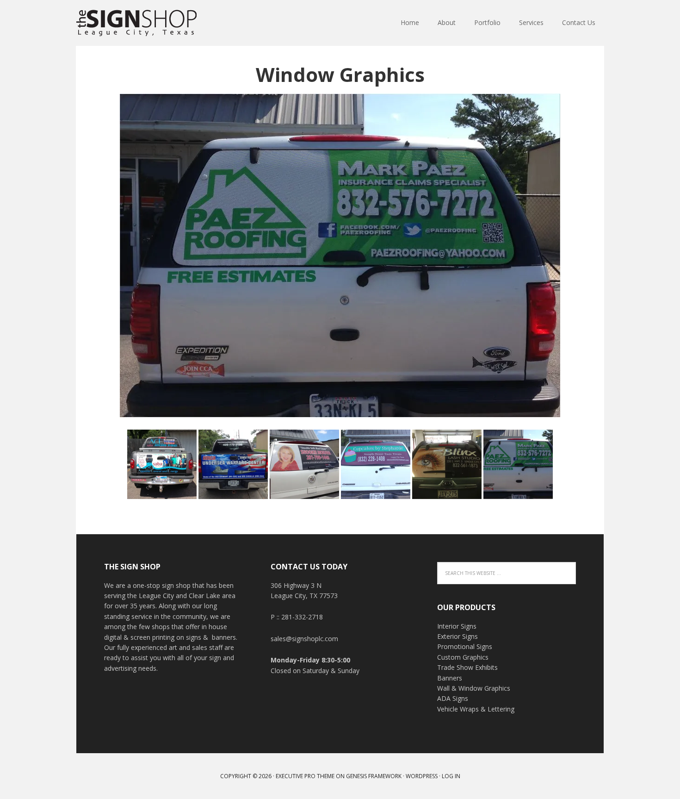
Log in (451, 776)
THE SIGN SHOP (136, 23)
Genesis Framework (374, 776)
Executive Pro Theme (305, 776)
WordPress (422, 776)
